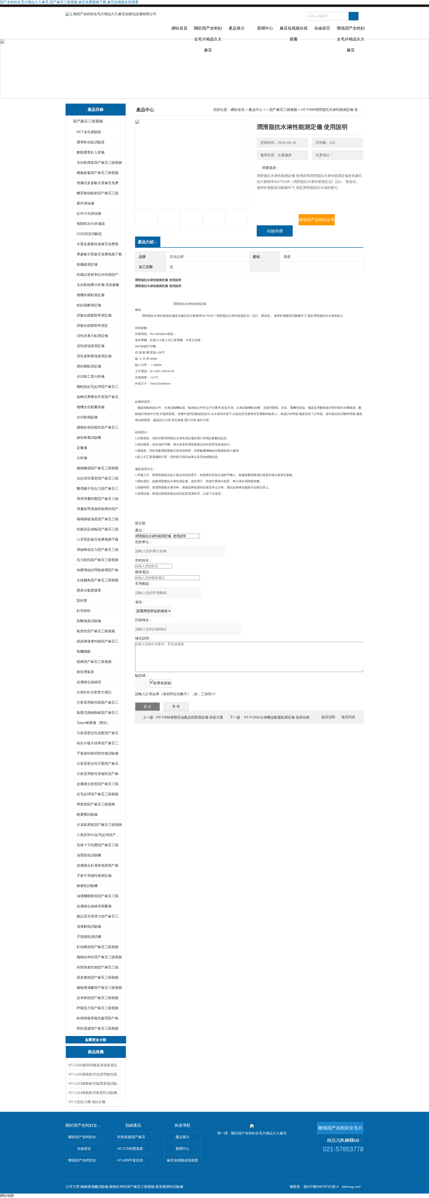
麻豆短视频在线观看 (294, 32)
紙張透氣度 (85, 672)
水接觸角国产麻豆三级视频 (97, 580)
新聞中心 (265, 28)
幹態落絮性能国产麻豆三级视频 (100, 967)
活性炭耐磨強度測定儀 (94, 356)
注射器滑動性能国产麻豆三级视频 (100, 702)
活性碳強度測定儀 (91, 346)
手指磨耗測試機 (89, 937)
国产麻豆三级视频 (88, 121)
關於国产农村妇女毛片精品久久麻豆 (208, 32)
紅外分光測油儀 (89, 213)
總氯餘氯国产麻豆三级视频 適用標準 (100, 173)
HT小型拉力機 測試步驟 (87, 1102)
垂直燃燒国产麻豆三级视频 (97, 977)
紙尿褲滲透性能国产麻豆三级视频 (100, 641)
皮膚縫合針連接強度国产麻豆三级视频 (100, 865)
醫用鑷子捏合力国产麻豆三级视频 (100, 488)
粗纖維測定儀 (87, 264)
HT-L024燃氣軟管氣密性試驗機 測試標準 (96, 1093)
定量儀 (82, 448)
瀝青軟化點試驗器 (91, 142)
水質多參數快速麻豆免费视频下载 (100, 244)
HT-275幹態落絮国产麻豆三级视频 (134, 1149)
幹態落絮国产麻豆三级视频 (134, 1137)
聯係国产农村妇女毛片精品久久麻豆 (351, 32)
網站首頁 (179, 28)
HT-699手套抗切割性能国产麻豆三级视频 (134, 1160)
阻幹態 (82, 600)
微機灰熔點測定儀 (91, 295)
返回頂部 (328, 717)
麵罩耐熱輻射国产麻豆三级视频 (100, 193)
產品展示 (237, 28)
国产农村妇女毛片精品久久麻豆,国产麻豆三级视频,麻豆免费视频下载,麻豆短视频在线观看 (69, 2)
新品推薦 (96, 1052)
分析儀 (82, 458)
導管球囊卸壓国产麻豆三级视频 (100, 499)
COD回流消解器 (89, 234)
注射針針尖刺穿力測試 (94, 692)
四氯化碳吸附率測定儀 (94, 315)
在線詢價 (275, 231)
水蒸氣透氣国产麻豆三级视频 (99, 825)
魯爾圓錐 (84, 651)
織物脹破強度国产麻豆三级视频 (100, 519)
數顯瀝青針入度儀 (91, 152)
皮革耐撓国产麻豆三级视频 (97, 998)
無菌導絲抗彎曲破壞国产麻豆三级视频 (100, 570)
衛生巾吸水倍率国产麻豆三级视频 (100, 743)
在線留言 (322, 28)
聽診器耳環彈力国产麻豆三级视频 (100, 916)
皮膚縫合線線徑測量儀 (94, 906)
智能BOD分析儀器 (91, 224)
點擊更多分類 (95, 1040)
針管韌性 (84, 611)
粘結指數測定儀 (89, 305)
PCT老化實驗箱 (89, 132)
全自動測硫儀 (87, 417)
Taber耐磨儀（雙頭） (93, 723)
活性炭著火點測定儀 (92, 336)
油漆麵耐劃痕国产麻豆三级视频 (100, 896)
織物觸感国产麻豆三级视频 (97, 468)
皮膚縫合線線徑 (89, 682)
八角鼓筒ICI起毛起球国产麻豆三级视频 (100, 835)
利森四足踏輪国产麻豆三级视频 (100, 529)
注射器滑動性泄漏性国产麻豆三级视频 (100, 774)
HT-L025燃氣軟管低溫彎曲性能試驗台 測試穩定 (96, 1074)
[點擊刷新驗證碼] (160, 683)
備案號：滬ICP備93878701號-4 (314, 1187)
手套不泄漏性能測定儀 (94, 876)
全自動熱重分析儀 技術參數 (98, 285)
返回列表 (348, 717)
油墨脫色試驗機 (89, 855)
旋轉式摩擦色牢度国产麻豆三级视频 (100, 397)
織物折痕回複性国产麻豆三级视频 (100, 427)
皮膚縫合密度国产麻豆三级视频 (100, 784)
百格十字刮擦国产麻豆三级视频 (100, 845)
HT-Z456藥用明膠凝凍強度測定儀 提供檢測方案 (96, 1065)
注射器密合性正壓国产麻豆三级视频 (100, 763)
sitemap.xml (351, 1187)
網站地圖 (7, 1196)
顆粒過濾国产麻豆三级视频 (97, 1028)
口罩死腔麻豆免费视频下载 (97, 539)
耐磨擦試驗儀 (87, 814)
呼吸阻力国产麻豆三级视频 (97, 1008)
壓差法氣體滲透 (89, 590)
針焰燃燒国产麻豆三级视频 (97, 947)
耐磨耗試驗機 (87, 886)
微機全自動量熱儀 (91, 407)
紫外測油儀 (85, 203)
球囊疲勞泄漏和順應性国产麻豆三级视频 (100, 509)
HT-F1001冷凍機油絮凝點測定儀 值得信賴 (277, 717)
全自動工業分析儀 (91, 376)
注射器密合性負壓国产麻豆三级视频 (100, 733)
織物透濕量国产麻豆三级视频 (99, 988)
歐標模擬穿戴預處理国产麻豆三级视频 (100, 1018)
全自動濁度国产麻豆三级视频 (99, 162)
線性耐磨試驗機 (89, 437)
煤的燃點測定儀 (89, 366)
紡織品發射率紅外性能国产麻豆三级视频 (100, 275)
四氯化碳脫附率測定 (92, 325)
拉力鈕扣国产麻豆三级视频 (97, 560)
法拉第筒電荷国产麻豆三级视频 (100, 478)
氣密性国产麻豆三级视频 (96, 631)
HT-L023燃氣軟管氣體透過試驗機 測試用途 (96, 1083)
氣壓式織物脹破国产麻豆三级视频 (100, 713)
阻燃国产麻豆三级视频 (94, 662)
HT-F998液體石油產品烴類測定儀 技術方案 (189, 717)
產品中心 (255, 110)
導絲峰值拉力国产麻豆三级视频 (100, 550)
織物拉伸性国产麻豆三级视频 (99, 957)
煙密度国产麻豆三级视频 (96, 804)
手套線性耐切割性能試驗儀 (97, 753)
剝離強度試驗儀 (89, 621)
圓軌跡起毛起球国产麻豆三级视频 (100, 387)
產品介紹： (148, 242)
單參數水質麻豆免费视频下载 (99, 254)
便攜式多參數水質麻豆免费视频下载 (100, 183)
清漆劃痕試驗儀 (89, 926)
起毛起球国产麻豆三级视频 (97, 794)
